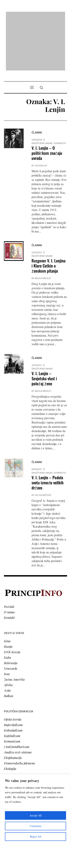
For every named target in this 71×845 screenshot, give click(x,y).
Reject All (35, 836)
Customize (35, 826)
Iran (7, 623)
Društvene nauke (42, 93)
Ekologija (10, 718)
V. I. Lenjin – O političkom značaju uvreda (47, 103)
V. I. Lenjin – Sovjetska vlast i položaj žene (44, 328)
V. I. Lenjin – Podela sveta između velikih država (48, 432)
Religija (9, 769)
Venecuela (10, 618)
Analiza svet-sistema (18, 702)
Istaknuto (60, 93)
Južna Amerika (14, 629)
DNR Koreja (12, 601)
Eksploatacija (13, 707)
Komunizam (12, 691)
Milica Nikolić (43, 228)
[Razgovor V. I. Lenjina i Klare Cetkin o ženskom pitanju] (14, 201)
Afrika (8, 634)
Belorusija (10, 612)
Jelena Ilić (41, 115)
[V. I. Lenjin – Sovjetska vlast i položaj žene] (14, 313)
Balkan (8, 645)
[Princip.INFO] (35, 16)
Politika (9, 747)
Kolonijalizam (13, 680)
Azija (7, 640)
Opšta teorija (12, 669)
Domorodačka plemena (19, 713)
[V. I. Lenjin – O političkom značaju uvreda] (14, 88)
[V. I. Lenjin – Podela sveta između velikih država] (14, 417)
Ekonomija (11, 752)
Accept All (36, 815)
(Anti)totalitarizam (16, 696)
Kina (7, 590)
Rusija (8, 596)
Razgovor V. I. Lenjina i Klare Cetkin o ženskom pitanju (48, 215)
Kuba (7, 607)
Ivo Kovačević (43, 445)
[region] (35, 809)
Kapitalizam (12, 685)
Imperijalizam (13, 674)
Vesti (7, 742)
